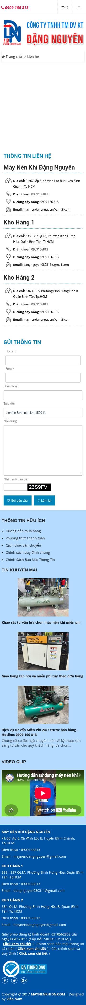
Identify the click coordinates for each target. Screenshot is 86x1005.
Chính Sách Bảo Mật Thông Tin (30, 559)
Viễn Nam (14, 999)
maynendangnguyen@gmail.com (39, 856)
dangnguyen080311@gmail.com (38, 890)
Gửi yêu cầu (19, 500)
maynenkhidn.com (48, 994)
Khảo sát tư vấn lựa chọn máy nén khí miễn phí (41, 622)
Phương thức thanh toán (25, 538)
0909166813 (30, 849)
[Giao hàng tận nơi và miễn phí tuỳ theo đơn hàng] (43, 651)
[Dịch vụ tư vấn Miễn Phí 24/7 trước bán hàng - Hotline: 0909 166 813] (43, 705)
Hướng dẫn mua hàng (23, 531)
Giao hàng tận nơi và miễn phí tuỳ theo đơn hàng (42, 676)
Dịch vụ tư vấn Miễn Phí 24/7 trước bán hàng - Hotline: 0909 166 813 (40, 732)
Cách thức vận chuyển (23, 545)
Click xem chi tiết (17, 943)
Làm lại (45, 500)
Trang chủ (13, 56)
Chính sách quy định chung (28, 552)
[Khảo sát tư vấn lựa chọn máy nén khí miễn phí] (43, 597)
